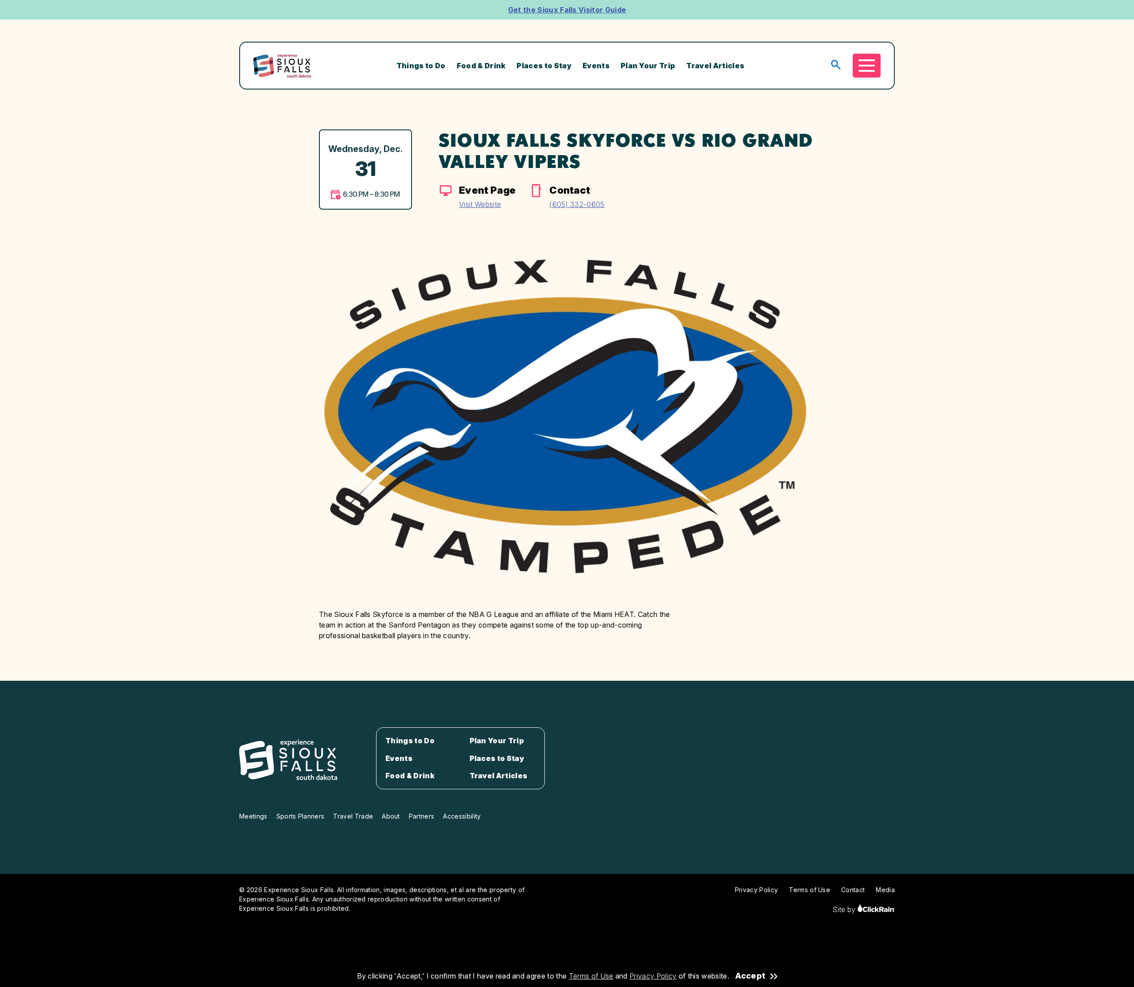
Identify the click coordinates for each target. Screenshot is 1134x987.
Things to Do (421, 65)
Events (596, 65)
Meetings (253, 816)
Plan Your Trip (648, 65)
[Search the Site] (836, 65)
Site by (845, 909)
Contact (853, 889)
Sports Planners (300, 816)
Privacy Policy (652, 975)
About (391, 816)
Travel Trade (353, 816)
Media (885, 889)
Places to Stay (544, 65)
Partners (422, 816)
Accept (750, 975)
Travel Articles (715, 65)
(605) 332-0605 (576, 204)
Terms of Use (591, 975)
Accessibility (462, 816)
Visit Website (480, 204)
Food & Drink (481, 65)
